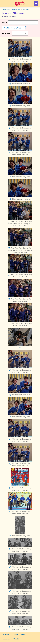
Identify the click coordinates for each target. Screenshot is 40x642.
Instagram (6, 639)
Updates (6, 634)
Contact (15, 634)
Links (23, 634)
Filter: (4, 23)
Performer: (6, 33)
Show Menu (36, 3)
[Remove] (23, 28)
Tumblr (16, 639)
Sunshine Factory (20, 3)
